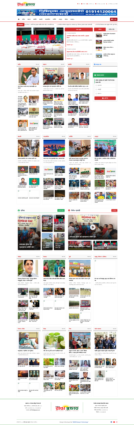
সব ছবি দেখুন (61, 210)
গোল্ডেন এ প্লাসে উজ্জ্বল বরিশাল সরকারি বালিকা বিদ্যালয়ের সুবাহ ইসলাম (84, 369)
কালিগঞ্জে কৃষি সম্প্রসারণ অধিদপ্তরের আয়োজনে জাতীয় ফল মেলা (85, 309)
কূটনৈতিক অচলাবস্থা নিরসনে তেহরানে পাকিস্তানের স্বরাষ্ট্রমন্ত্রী (48, 187)
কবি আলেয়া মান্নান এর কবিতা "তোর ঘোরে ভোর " (23, 296)
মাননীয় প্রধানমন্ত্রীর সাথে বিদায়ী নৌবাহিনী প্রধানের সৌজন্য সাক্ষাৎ (33, 129)
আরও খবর (37, 64)
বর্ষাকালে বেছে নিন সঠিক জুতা (59, 366)
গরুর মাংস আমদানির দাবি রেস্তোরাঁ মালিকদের (84, 200)
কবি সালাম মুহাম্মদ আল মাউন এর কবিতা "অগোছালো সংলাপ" (22, 321)
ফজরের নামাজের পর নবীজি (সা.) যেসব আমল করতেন (33, 379)
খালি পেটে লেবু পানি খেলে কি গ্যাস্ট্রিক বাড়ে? (53, 350)
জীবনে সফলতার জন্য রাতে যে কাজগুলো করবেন (48, 379)
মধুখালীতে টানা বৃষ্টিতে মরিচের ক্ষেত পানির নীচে (73, 296)
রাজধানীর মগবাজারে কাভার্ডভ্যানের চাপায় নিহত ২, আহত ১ (22, 175)
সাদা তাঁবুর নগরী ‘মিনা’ (21, 366)
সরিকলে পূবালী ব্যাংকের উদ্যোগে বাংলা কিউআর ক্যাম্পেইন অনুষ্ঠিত (73, 177)
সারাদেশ (29, 19)
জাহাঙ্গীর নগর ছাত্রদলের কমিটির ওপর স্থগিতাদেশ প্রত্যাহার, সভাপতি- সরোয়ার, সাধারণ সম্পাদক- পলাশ (73, 103)
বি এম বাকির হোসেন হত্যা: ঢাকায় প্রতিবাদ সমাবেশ (72, 114)
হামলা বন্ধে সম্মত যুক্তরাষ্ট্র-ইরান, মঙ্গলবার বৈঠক (53, 158)
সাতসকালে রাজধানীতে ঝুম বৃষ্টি (23, 198)
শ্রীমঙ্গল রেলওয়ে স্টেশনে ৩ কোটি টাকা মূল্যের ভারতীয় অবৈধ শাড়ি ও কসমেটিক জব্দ (58, 103)
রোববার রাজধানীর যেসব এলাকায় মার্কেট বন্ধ (27, 158)
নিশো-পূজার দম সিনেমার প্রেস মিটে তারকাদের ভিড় (59, 308)
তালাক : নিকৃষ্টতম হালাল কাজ (34, 366)
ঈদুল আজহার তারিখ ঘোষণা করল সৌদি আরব (47, 198)
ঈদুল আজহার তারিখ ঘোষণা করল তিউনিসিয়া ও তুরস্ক (59, 198)
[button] (37, 58)
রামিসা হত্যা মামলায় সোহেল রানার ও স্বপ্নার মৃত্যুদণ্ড (110, 367)
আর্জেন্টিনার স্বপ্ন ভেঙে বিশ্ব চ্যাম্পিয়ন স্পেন (99, 188)
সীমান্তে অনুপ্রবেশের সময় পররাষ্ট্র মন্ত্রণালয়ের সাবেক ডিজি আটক (99, 379)
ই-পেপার (114, 19)
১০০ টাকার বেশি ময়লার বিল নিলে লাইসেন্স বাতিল (33, 186)
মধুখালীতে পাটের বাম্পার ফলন (74, 308)
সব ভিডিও (114, 210)
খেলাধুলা (60, 19)
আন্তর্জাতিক (47, 19)
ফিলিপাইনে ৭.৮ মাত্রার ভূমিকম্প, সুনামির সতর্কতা (59, 174)
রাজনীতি (35, 19)
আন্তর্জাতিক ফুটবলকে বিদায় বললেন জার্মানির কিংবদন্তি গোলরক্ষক (99, 201)
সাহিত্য (66, 19)
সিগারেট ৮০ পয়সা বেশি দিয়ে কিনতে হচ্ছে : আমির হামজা (83, 126)
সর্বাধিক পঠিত (111, 29)
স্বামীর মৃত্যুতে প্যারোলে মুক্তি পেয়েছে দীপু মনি (105, 350)
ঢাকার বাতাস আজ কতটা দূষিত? (34, 198)
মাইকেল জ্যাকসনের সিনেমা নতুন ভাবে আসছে (47, 308)
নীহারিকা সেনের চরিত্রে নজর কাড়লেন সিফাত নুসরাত (59, 296)
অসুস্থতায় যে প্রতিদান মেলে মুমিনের (25, 350)
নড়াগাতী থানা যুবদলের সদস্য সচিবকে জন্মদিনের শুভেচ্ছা (83, 114)
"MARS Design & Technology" (80, 422)
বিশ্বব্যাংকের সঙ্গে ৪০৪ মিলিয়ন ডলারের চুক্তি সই (74, 188)
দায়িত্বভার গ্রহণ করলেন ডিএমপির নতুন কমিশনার (22, 186)
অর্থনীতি (54, 19)
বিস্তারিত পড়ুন (69, 44)
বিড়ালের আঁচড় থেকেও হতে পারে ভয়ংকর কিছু (59, 379)
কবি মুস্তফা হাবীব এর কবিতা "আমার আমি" (33, 308)
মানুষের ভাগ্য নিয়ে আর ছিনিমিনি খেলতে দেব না (32, 104)
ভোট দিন (106, 98)
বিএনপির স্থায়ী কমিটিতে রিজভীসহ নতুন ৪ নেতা (78, 86)
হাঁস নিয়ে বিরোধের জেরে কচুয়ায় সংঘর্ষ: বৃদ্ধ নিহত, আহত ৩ (77, 24)
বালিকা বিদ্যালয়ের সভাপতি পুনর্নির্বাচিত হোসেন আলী (73, 368)
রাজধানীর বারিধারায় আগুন (33, 173)
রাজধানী (40, 19)
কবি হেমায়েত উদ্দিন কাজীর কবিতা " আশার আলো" (33, 320)
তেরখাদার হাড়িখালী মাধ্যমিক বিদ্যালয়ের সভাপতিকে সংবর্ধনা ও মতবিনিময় (48, 103)
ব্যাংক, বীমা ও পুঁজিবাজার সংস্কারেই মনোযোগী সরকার (84, 188)
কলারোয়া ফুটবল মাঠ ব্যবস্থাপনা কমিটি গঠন (52, 86)
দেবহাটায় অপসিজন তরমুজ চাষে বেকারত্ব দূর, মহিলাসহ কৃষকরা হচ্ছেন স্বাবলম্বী (44, 24)
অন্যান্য (72, 19)
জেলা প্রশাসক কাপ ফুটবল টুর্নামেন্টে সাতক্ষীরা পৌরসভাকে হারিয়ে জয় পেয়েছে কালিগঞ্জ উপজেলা (99, 177)
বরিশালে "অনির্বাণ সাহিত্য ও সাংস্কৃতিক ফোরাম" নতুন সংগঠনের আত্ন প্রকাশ (22, 309)
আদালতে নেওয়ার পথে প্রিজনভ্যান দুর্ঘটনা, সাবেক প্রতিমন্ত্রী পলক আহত (110, 379)
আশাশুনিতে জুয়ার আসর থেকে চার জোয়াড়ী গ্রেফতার (99, 367)
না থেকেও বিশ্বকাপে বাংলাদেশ (111, 199)
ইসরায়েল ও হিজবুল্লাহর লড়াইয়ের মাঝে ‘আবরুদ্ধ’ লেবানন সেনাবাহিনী (59, 187)
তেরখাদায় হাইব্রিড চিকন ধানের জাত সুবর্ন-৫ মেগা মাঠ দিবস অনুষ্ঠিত (85, 321)
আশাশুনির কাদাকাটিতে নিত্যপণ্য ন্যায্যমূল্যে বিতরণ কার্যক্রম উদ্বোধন (109, 24)
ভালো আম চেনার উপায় (58, 390)
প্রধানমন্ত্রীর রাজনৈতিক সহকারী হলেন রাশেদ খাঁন (73, 126)
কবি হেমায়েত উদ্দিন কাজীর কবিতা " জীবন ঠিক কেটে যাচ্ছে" (33, 297)
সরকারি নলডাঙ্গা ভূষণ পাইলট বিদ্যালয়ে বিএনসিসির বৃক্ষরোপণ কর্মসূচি (74, 393)
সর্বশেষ (99, 29)
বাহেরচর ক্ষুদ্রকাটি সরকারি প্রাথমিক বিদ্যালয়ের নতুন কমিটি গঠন (85, 381)
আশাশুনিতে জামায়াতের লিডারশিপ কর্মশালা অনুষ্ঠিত (58, 126)
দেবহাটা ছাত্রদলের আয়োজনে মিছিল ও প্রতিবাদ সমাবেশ (84, 102)
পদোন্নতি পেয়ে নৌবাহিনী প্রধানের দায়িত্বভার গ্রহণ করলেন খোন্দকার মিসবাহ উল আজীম (22, 129)
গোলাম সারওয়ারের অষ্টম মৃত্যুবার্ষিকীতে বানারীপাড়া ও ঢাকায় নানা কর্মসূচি (22, 105)
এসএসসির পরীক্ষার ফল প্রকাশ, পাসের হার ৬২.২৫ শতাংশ (85, 393)
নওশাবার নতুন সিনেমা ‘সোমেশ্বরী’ (46, 296)
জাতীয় (23, 19)
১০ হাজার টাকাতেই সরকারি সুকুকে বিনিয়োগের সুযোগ (84, 176)
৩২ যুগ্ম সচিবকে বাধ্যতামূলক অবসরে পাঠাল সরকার (33, 116)
